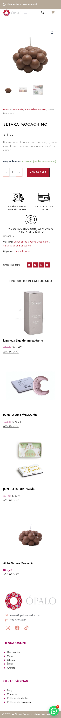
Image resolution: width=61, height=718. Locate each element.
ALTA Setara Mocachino (19, 563)
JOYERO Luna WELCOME (20, 415)
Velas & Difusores (22, 245)
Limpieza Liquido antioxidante (23, 340)
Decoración (17, 109)
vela (22, 251)
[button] (25, 12)
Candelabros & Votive (35, 109)
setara (15, 251)
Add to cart (38, 172)
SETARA (7, 245)
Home (6, 109)
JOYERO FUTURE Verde (19, 489)
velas (27, 251)
